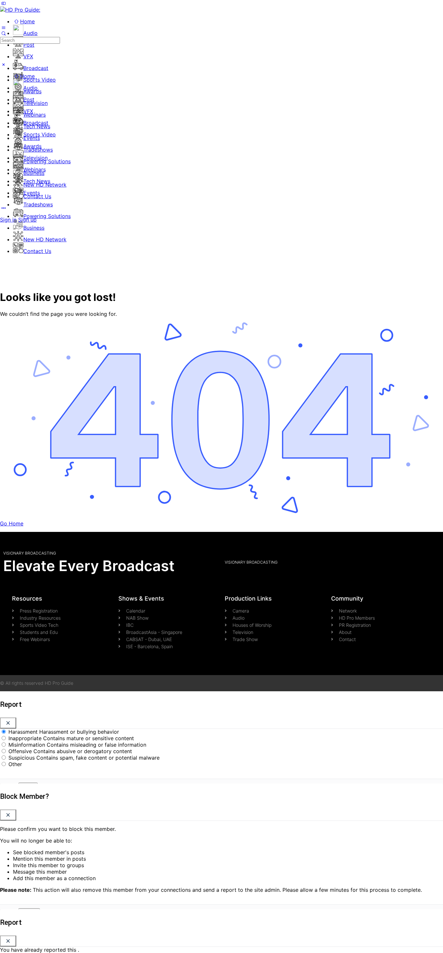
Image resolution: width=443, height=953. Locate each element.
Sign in (8, 219)
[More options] (3, 208)
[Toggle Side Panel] (3, 3)
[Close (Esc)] (8, 723)
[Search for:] (30, 40)
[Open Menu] (3, 27)
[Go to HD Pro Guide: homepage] (20, 9)
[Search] (3, 33)
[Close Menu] (3, 64)
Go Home (11, 523)
